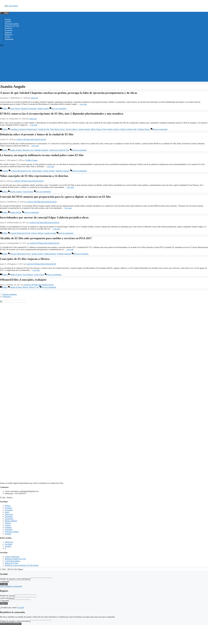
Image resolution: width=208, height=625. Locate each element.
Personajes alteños (12, 24)
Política (5, 108)
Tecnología (9, 519)
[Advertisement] (104, 65)
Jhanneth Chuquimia (28, 108)
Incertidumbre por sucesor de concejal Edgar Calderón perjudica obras (44, 217)
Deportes (8, 32)
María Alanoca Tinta (99, 129)
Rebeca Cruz (34, 287)
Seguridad (9, 516)
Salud (7, 512)
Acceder (21, 608)
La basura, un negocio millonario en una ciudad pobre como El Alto (42, 155)
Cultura (7, 525)
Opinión (8, 22)
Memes (25, 287)
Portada (8, 19)
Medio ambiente (11, 521)
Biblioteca (9, 35)
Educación (9, 514)
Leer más (83, 104)
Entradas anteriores (9, 294)
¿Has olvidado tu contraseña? (11, 586)
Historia (8, 523)
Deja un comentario (58, 108)
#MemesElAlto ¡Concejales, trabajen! (23, 279)
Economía (9, 30)
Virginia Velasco (144, 129)
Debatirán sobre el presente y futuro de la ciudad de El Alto (36, 134)
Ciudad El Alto (43, 129)
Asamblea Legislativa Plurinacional (23, 129)
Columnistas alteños (12, 561)
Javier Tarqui (15, 108)
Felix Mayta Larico (57, 129)
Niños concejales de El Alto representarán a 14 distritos (34, 175)
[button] (2, 46)
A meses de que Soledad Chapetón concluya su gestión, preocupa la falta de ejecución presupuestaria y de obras (68, 92)
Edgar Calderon (37, 233)
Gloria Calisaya (72, 129)
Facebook (8, 544)
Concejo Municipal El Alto (21, 171)
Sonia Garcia (39, 275)
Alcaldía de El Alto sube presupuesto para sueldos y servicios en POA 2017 (46, 238)
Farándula (8, 529)
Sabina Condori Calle (128, 129)
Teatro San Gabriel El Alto (59, 150)
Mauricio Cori (28, 150)
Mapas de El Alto (11, 563)
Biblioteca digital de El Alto (15, 559)
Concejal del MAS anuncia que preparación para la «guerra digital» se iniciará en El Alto (55, 196)
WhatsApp (9, 542)
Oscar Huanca (28, 192)
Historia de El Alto (12, 26)
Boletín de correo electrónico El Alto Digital (21, 565)
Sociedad (8, 28)
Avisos (7, 37)
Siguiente (7, 297)
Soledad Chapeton (41, 150)
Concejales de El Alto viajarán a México (25, 258)
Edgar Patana (37, 171)
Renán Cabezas (113, 129)
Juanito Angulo (43, 108)
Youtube (8, 546)
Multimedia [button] (9, 39)
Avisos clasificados (12, 557)
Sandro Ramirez (50, 254)
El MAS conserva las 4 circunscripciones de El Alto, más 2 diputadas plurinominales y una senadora (61, 113)
